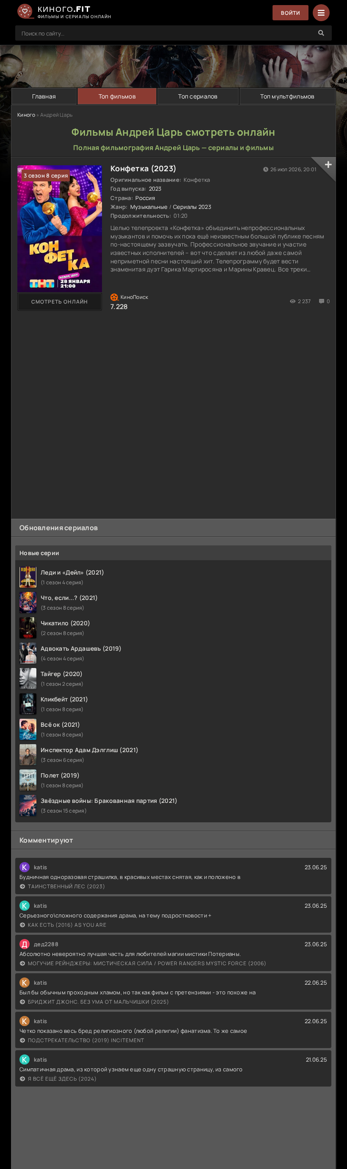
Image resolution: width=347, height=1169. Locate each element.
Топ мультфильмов (287, 96)
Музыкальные (149, 207)
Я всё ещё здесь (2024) (62, 1078)
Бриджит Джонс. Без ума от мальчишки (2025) (98, 1001)
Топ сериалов (198, 96)
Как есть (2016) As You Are (67, 924)
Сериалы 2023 (192, 207)
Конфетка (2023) (143, 168)
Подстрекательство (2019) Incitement (86, 1040)
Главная (44, 96)
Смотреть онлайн (59, 301)
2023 (155, 188)
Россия (145, 198)
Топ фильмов (117, 96)
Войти (290, 12)
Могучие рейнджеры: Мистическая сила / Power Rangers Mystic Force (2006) (147, 963)
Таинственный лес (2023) (66, 886)
